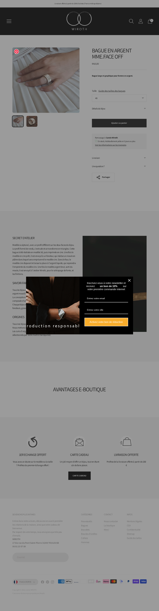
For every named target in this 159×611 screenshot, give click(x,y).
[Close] (129, 280)
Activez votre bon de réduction (106, 322)
